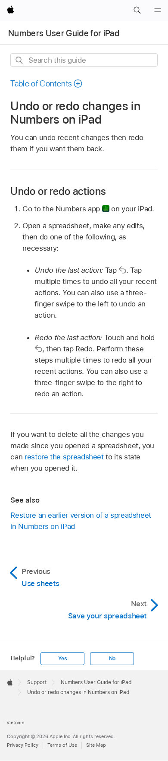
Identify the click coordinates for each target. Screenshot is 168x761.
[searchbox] (83, 60)
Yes (62, 659)
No (112, 659)
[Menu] (157, 10)
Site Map (96, 745)
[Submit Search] (19, 60)
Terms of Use (62, 745)
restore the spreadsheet (64, 456)
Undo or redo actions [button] (58, 191)
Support (37, 682)
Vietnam (15, 723)
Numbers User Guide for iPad (63, 33)
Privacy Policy (22, 745)
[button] (137, 10)
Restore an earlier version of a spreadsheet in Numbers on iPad (80, 521)
